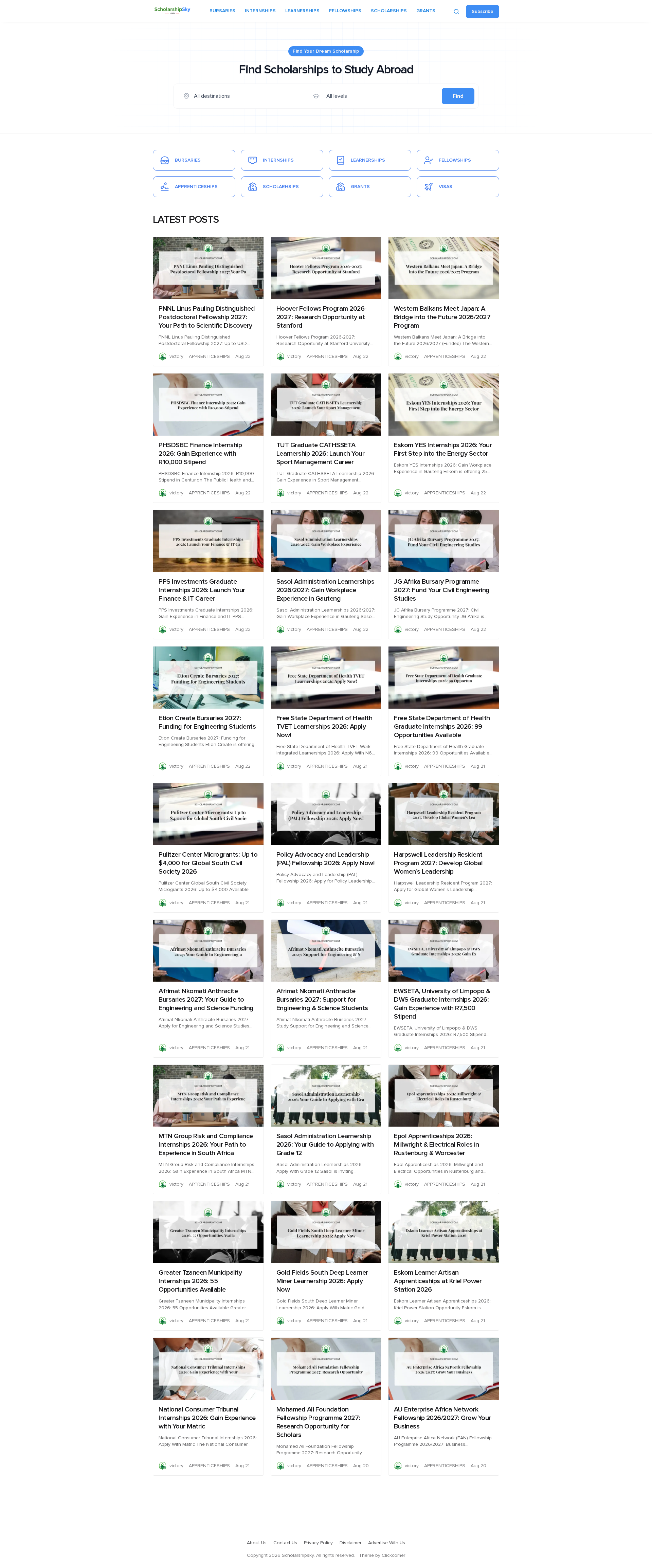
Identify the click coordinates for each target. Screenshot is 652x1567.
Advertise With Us (386, 1543)
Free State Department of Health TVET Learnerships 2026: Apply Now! (324, 727)
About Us (257, 1543)
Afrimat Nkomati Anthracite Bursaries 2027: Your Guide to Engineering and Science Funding (206, 1000)
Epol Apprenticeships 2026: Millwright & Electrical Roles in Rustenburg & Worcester (436, 1144)
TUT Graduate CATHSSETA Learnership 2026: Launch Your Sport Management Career (320, 454)
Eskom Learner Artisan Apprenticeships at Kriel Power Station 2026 (438, 1281)
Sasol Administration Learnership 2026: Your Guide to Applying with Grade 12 (325, 1144)
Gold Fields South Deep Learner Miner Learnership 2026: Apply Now (322, 1281)
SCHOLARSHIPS (389, 10)
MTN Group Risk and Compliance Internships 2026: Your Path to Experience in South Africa (206, 1144)
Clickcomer (393, 1555)
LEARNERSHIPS (302, 10)
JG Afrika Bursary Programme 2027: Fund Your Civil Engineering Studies (442, 590)
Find (458, 96)
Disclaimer (350, 1543)
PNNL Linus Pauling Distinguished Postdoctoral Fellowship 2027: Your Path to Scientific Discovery (207, 317)
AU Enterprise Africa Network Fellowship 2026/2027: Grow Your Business (442, 1418)
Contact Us (285, 1543)
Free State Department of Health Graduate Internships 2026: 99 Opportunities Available (442, 727)
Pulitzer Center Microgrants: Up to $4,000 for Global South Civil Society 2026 (208, 863)
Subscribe (482, 11)
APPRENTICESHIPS (209, 356)
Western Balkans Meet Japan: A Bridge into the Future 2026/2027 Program (442, 317)
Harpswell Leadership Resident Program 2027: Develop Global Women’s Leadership (438, 863)
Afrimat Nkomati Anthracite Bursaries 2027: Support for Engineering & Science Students (322, 1000)
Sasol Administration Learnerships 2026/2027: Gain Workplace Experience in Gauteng (325, 590)
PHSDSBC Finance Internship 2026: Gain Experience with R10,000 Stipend (200, 454)
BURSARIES (222, 10)
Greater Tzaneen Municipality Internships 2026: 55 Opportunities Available (200, 1281)
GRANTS (425, 10)
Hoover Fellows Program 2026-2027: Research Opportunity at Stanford (321, 317)
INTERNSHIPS (260, 10)
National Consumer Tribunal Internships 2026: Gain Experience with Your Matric (207, 1418)
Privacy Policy (318, 1543)
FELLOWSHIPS (345, 10)
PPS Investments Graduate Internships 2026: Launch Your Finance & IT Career (202, 590)
